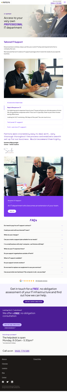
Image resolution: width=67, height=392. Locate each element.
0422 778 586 (56, 3)
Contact (4, 377)
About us (4, 359)
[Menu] (64, 2)
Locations (4, 368)
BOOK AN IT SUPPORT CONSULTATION (33, 301)
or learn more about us (9, 327)
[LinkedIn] (12, 382)
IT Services (5, 363)
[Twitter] (7, 382)
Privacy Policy (37, 359)
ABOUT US (12, 211)
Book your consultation (12, 324)
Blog (3, 372)
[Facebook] (3, 382)
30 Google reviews (41, 281)
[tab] (34, 103)
